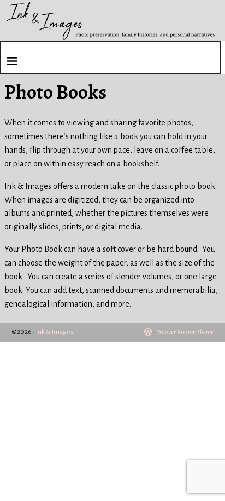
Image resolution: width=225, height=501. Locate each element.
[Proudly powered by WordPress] (148, 332)
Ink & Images (55, 332)
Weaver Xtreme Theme (185, 332)
